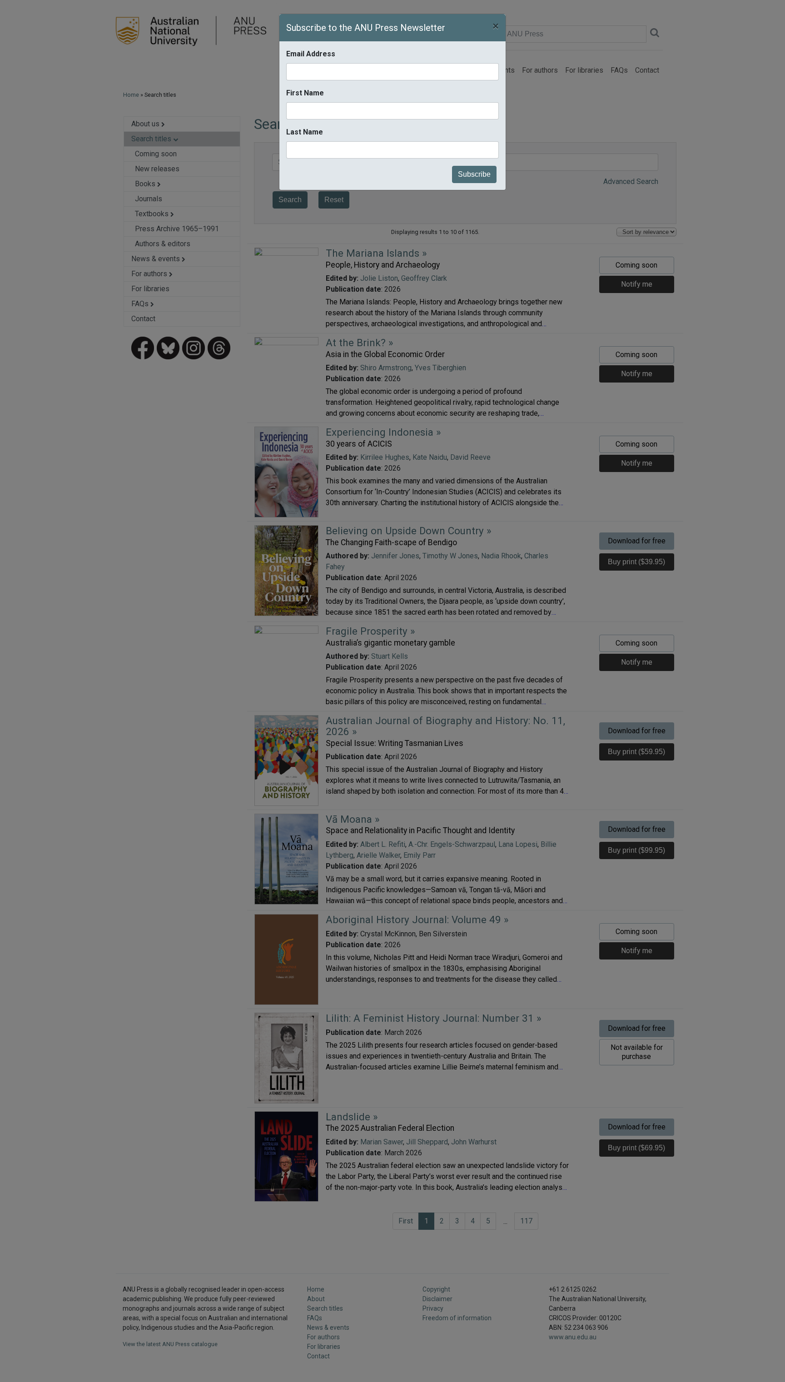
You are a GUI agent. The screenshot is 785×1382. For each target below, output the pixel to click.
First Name (305, 93)
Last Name (304, 132)
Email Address (310, 54)
